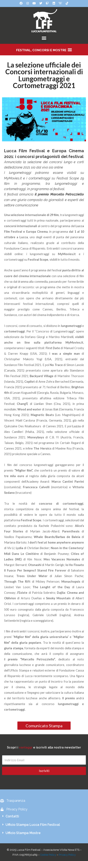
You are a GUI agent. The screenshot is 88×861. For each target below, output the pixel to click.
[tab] (44, 816)
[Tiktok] (67, 3)
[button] (44, 38)
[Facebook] (21, 3)
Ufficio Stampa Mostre (23, 833)
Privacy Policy (67, 854)
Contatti (12, 816)
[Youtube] (34, 3)
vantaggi (25, 747)
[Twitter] (41, 3)
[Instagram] (27, 3)
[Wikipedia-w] (60, 3)
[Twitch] (47, 3)
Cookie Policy (48, 854)
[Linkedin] (54, 3)
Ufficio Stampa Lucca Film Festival (33, 825)
